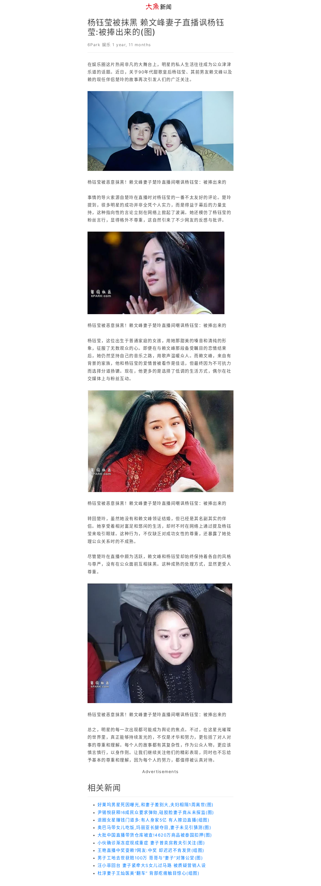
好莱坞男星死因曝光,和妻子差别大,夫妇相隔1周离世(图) (156, 804)
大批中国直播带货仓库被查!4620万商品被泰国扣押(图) (155, 835)
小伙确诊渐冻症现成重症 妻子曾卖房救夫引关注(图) (151, 842)
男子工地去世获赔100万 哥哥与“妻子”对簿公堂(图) (150, 857)
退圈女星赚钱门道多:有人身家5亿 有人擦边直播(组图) (153, 820)
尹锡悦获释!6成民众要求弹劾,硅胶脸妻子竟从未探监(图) (156, 812)
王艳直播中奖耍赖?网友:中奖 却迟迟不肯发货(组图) (151, 850)
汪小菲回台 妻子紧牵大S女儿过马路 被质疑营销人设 (152, 865)
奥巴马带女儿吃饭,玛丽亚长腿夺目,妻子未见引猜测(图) (154, 827)
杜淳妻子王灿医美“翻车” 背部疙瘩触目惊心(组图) (148, 873)
